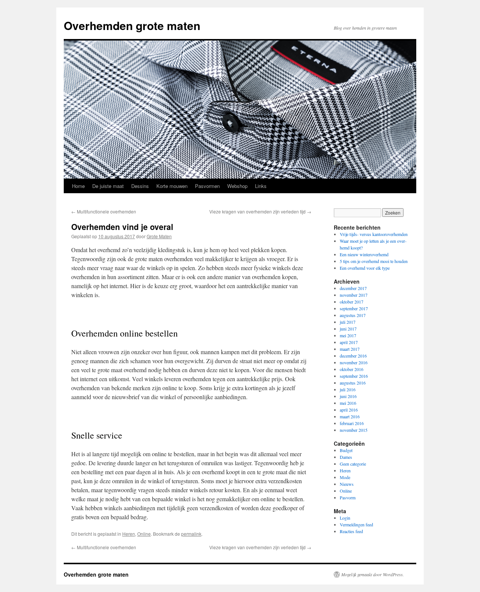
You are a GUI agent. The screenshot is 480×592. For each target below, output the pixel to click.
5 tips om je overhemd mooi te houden (374, 261)
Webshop (237, 185)
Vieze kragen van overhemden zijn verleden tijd (260, 211)
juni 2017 (348, 329)
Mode (345, 477)
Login (345, 518)
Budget (346, 450)
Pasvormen (207, 185)
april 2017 (349, 342)
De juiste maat (108, 185)
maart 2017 (350, 349)
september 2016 (354, 376)
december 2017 (353, 288)
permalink (191, 533)
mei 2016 (348, 403)
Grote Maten (159, 236)
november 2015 (354, 430)
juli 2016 (348, 389)
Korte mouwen (172, 185)
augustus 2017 (353, 315)
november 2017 (354, 295)
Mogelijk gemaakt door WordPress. (372, 574)
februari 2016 (352, 423)
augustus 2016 (353, 383)
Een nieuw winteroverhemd (364, 254)
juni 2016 (348, 396)
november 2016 (354, 362)
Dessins (140, 185)
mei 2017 (348, 335)
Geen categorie (353, 464)
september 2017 (354, 308)
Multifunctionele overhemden (103, 211)
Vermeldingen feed (356, 524)
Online (144, 533)
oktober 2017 (351, 302)
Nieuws (347, 484)
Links (261, 185)
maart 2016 (350, 416)
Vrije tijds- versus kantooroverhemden (374, 234)
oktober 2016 (351, 369)
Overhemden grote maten (132, 25)
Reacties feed (351, 531)
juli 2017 (348, 322)
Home (78, 185)
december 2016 (353, 356)
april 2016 (349, 410)
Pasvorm (348, 497)
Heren (128, 533)
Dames (346, 457)
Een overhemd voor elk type (365, 268)
